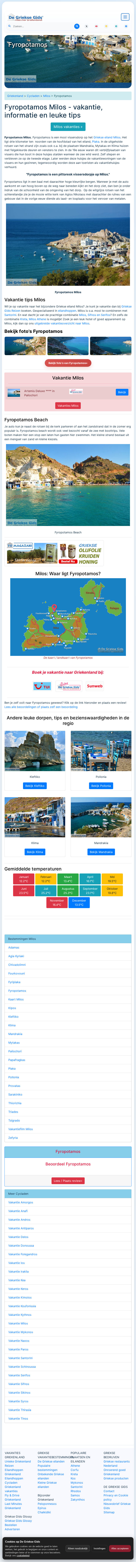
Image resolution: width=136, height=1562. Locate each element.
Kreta (74, 1474)
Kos (73, 1478)
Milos (46, 96)
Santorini (10, 315)
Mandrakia (15, 1034)
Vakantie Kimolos (20, 1297)
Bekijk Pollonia (101, 786)
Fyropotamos (17, 990)
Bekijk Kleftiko (34, 786)
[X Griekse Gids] (86, 26)
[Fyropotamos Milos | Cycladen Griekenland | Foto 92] (111, 346)
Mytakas (14, 1042)
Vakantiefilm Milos (20, 1129)
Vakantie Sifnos (18, 1384)
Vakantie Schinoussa (22, 1366)
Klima (12, 1025)
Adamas (13, 947)
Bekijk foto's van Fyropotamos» (68, 362)
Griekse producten (116, 1478)
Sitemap (109, 1512)
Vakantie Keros (18, 1289)
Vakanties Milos (68, 405)
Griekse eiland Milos (107, 137)
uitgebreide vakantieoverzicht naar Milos (62, 323)
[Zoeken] (77, 26)
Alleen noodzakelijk (78, 1548)
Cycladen (33, 96)
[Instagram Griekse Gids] (106, 26)
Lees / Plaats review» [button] (68, 1181)
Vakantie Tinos (18, 1418)
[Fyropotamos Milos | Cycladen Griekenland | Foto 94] (25, 346)
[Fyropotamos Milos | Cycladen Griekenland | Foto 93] (68, 346)
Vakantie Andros (19, 1219)
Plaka (95, 141)
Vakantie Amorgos (20, 1202)
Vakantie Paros (18, 1349)
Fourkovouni (16, 973)
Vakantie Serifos (19, 1375)
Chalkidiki (44, 1512)
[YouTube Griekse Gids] (96, 26)
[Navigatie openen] (125, 17)
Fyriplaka (14, 982)
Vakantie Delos (18, 1237)
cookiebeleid (23, 1555)
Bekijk (122, 392)
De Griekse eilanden (51, 1461)
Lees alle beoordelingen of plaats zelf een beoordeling (41, 707)
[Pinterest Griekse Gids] (126, 26)
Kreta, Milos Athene (33, 319)
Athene (75, 1465)
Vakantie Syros (18, 1401)
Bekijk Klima (35, 852)
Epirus (42, 1508)
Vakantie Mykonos (20, 1332)
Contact (109, 1491)
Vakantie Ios (16, 1263)
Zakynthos (78, 1499)
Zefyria (13, 1137)
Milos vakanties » (68, 127)
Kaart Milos (16, 999)
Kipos (12, 1008)
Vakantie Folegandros (22, 1254)
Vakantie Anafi (18, 1211)
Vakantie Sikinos (19, 1392)
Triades (13, 1112)
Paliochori (15, 1051)
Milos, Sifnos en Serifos (94, 315)
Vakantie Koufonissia (22, 1306)
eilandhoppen (67, 310)
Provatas (14, 1086)
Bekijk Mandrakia (101, 852)
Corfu (74, 1470)
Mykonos (77, 1482)
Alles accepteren (120, 1548)
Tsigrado (14, 1120)
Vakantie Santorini (20, 1358)
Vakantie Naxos (18, 1340)
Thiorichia (14, 1103)
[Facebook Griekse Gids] (116, 26)
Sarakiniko (15, 1094)
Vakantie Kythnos (19, 1314)
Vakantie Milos (18, 1323)
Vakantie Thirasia (19, 1410)
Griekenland (15, 96)
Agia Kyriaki (16, 956)
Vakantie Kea (17, 1280)
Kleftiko (13, 1016)
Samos (75, 1495)
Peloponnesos (47, 1504)
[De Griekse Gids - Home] (25, 17)
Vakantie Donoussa (21, 1245)
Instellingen (99, 1548)
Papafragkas (16, 1060)
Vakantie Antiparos (21, 1228)
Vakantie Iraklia (18, 1271)
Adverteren (12, 1529)
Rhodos (76, 1491)
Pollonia (13, 1077)
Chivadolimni (17, 964)
